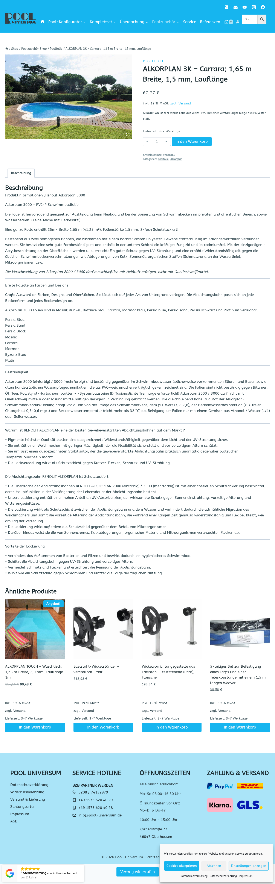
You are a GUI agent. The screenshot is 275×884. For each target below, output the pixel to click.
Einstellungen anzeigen (248, 866)
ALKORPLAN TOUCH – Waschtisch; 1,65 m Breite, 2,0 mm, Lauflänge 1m (34, 671)
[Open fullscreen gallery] (128, 134)
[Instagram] (254, 7)
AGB (13, 821)
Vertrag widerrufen (137, 871)
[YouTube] (245, 7)
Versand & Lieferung (27, 799)
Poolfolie (154, 61)
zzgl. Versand (180, 103)
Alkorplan (176, 159)
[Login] (237, 22)
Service (189, 22)
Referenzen (210, 22)
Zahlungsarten (22, 806)
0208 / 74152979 (93, 792)
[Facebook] (263, 7)
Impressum (245, 876)
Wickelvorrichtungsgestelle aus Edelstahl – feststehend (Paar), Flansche (168, 671)
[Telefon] (227, 7)
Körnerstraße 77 (153, 829)
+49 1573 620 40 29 (95, 800)
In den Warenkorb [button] (35, 727)
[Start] (6, 49)
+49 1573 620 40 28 (95, 808)
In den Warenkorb (192, 141)
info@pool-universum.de (100, 815)
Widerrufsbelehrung (27, 792)
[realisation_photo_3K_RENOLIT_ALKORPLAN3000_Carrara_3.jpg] (68, 96)
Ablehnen (214, 866)
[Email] (236, 7)
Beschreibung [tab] (21, 173)
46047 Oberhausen (156, 836)
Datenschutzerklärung (194, 876)
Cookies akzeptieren (182, 866)
